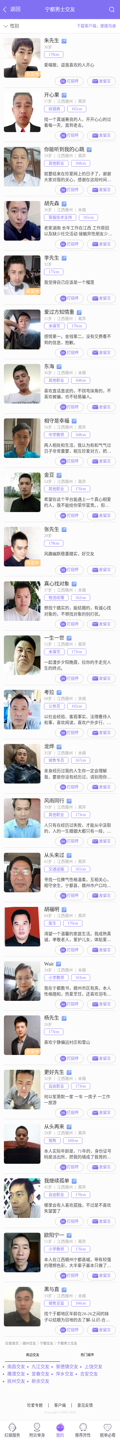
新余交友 (40, 1381)
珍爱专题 (35, 1405)
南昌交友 (16, 1366)
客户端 (60, 1405)
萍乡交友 (65, 1374)
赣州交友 (29, 1343)
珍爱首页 (12, 1343)
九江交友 (40, 1366)
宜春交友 (40, 1374)
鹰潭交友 (16, 1374)
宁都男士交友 (67, 1343)
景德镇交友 (67, 1366)
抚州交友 (16, 1381)
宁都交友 (46, 1343)
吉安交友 (89, 1374)
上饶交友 (93, 1366)
